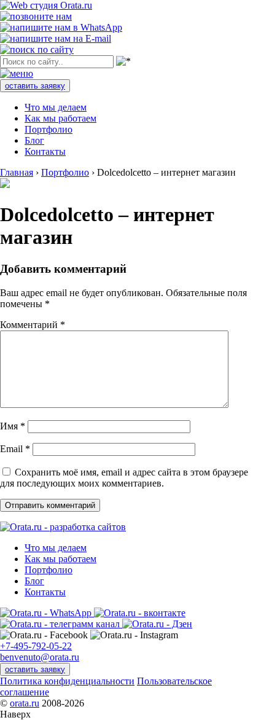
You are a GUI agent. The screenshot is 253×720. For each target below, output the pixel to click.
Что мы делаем (56, 107)
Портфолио (48, 129)
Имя (12, 426)
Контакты (45, 151)
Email (15, 449)
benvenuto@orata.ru (39, 657)
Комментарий (32, 324)
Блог (34, 140)
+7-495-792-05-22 (36, 646)
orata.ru (24, 703)
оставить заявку (35, 85)
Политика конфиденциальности (67, 681)
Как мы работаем (60, 118)
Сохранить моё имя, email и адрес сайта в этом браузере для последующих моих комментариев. (124, 477)
